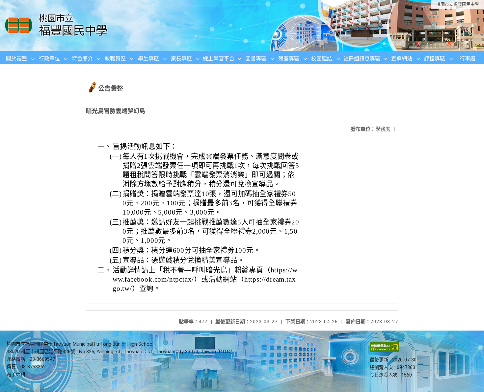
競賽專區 (288, 59)
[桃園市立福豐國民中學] (58, 25)
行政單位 (49, 59)
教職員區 (115, 59)
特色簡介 (82, 59)
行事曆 (467, 59)
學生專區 (148, 59)
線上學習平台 (218, 59)
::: (87, 70)
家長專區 (181, 59)
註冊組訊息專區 (361, 59)
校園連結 (321, 59)
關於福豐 (16, 59)
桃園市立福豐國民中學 (457, 4)
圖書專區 (255, 59)
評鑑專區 (434, 59)
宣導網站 (401, 59)
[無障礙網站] (384, 351)
